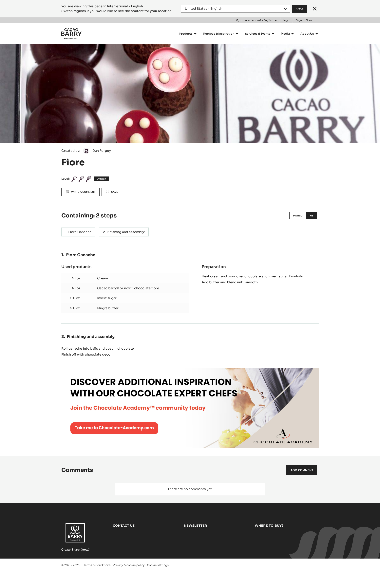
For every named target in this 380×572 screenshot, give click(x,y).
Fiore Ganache (79, 232)
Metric (298, 215)
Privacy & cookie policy (129, 565)
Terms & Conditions (97, 565)
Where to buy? (269, 525)
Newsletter (195, 525)
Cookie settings (158, 565)
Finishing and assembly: (126, 232)
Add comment (302, 470)
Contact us (124, 525)
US (312, 215)
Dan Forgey (101, 151)
